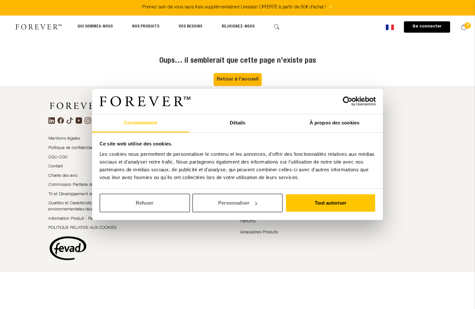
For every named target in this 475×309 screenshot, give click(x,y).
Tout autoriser (330, 203)
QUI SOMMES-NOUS (95, 27)
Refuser (144, 203)
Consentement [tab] (140, 122)
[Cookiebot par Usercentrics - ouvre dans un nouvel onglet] (347, 101)
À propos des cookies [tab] (334, 122)
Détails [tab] (238, 122)
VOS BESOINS (190, 27)
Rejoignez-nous (238, 27)
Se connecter (427, 27)
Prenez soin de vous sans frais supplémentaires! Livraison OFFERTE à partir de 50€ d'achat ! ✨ (237, 7)
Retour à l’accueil (238, 79)
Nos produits (145, 27)
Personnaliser (233, 203)
